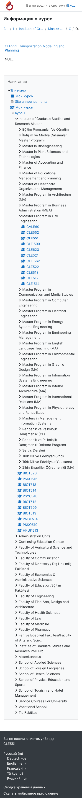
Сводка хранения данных (24, 787)
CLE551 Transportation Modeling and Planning (34, 48)
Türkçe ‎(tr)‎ (15, 773)
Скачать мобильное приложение (30, 793)
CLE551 (70, 29)
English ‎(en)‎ (16, 763)
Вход (71, 5)
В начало (5, 29)
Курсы (13, 29)
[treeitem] (41, 401)
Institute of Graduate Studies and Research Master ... (31, 29)
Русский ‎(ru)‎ (13, 754)
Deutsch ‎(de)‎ (17, 758)
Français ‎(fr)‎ (16, 768)
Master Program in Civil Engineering (56, 29)
